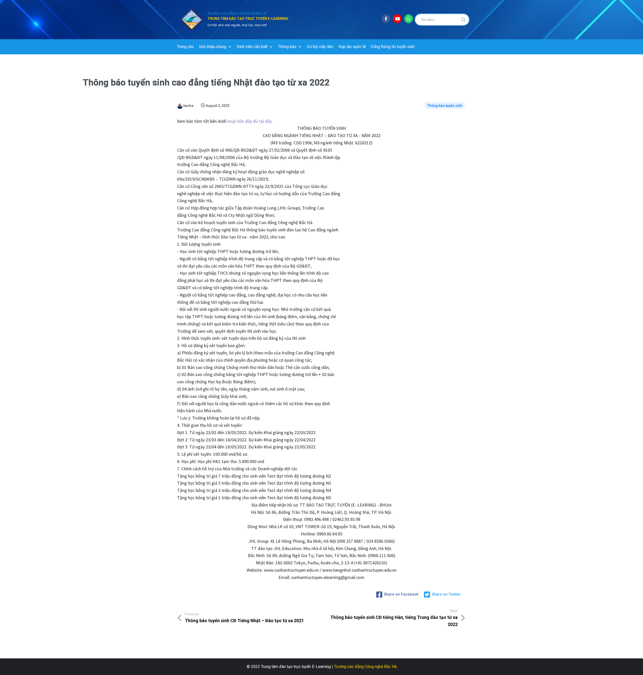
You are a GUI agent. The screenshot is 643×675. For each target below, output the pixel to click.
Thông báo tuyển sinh (444, 106)
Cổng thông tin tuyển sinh (392, 46)
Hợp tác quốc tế (352, 46)
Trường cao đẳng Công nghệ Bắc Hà (365, 666)
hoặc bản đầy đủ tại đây (249, 121)
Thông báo (287, 46)
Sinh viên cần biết (252, 46)
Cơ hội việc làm (320, 46)
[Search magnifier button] (463, 19)
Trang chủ (185, 46)
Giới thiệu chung (212, 46)
